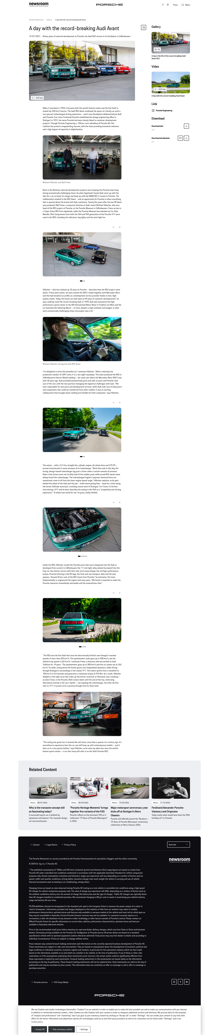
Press (175, 4)
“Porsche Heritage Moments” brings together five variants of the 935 (89, 809)
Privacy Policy (70, 844)
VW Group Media (61, 982)
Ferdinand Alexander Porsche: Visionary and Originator (168, 809)
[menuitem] (34, 845)
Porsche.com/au (41, 982)
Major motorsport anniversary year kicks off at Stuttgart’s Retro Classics (129, 811)
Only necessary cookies (62, 1029)
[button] (113, 227)
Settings (84, 1029)
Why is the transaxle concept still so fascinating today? (47, 809)
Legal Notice (52, 844)
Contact (36, 844)
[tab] (171, 27)
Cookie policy (37, 1021)
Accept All (40, 1029)
